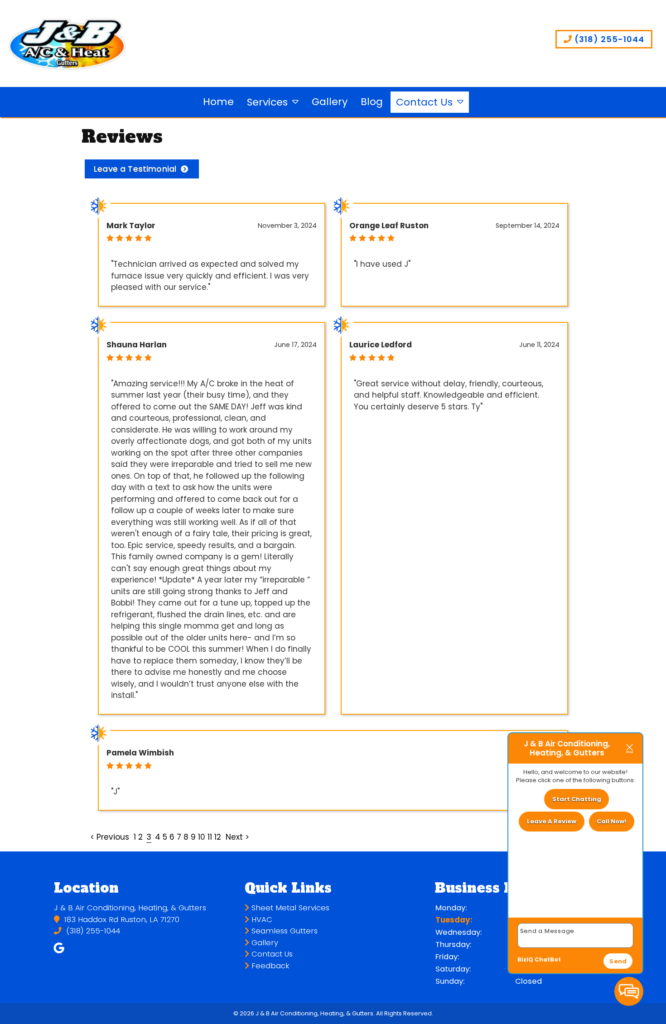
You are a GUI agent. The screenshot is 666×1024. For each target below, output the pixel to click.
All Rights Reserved (404, 1013)
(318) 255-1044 (608, 39)
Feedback (269, 966)
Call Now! (611, 821)
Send (618, 961)
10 (201, 837)
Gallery (329, 102)
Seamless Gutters (283, 931)
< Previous (110, 837)
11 (210, 837)
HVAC (260, 919)
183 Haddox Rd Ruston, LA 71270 (120, 919)
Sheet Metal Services (289, 908)
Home (218, 102)
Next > (237, 837)
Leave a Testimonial (135, 168)
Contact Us (424, 102)
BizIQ (525, 959)
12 (217, 837)
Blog (372, 102)
